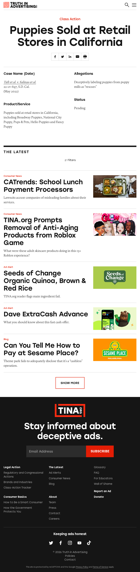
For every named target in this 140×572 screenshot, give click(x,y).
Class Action (70, 19)
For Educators (103, 478)
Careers (54, 518)
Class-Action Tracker (17, 487)
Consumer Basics (15, 496)
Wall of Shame (103, 483)
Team (52, 502)
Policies (70, 555)
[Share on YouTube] (79, 543)
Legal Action (12, 467)
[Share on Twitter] (62, 56)
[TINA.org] (70, 410)
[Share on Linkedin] (70, 56)
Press (52, 507)
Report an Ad (102, 491)
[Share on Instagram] (70, 543)
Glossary (100, 467)
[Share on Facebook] (55, 56)
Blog (6, 339)
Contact (54, 513)
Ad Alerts (55, 472)
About (53, 496)
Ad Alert (8, 267)
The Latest (56, 467)
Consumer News (13, 176)
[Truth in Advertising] (20, 5)
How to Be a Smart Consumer (23, 502)
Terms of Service (100, 567)
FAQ (96, 472)
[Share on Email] (77, 56)
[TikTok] (89, 543)
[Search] (127, 5)
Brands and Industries (18, 482)
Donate (99, 496)
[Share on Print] (85, 56)
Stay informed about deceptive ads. (70, 431)
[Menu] (134, 5)
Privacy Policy (82, 567)
